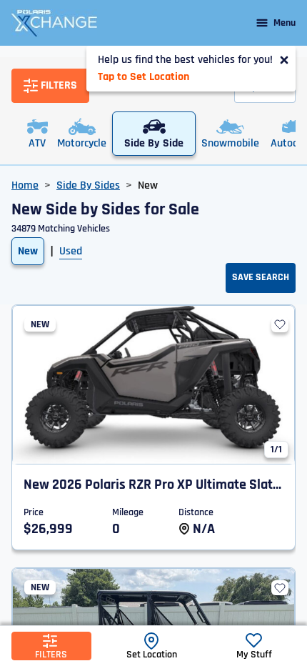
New (28, 251)
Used (70, 251)
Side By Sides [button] (88, 185)
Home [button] (25, 185)
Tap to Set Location (143, 76)
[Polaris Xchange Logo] (54, 23)
